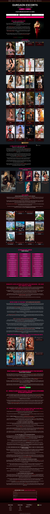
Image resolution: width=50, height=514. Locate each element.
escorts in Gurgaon (20, 330)
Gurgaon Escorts (36, 378)
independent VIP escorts (12, 314)
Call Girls (30, 198)
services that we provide (20, 320)
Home (10, 506)
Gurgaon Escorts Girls (27, 148)
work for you (40, 460)
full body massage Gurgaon (20, 328)
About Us (10, 507)
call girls (21, 426)
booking (15, 151)
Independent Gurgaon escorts (19, 198)
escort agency (41, 411)
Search (25, 17)
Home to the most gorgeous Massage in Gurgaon (23, 318)
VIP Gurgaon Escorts (33, 302)
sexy (37, 291)
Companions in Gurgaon (22, 294)
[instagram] (28, 506)
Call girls (30, 197)
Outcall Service (23, 387)
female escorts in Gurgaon (15, 402)
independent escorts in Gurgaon (29, 416)
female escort (34, 474)
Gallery (20, 507)
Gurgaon (35, 418)
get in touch (27, 437)
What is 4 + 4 (15, 495)
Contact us (20, 510)
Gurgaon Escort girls (19, 156)
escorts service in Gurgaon (27, 456)
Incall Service (28, 387)
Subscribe (25, 499)
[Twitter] (26, 506)
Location (10, 510)
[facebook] (29, 506)
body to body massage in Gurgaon (30, 328)
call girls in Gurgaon (23, 163)
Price (20, 506)
